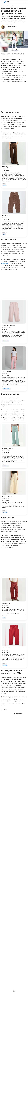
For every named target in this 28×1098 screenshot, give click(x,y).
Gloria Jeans (5, 341)
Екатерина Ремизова (11, 26)
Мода (17, 5)
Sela (4, 234)
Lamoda (5, 512)
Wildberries (5, 465)
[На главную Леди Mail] (8, 2)
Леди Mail (12, 5)
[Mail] (5, 2)
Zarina (4, 185)
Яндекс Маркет (6, 388)
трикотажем (4, 263)
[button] (14, 41)
